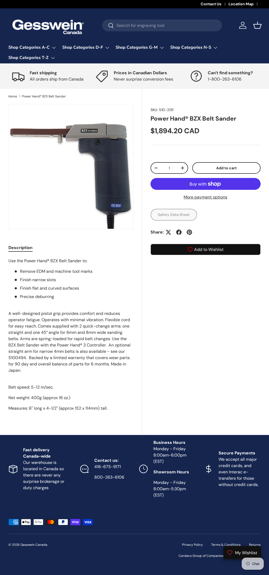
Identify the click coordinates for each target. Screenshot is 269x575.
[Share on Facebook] (179, 232)
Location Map (241, 4)
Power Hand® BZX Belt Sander (44, 96)
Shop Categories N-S (190, 47)
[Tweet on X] (168, 232)
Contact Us (211, 4)
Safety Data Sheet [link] (174, 214)
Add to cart (226, 168)
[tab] (20, 248)
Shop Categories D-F (82, 47)
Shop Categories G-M (137, 47)
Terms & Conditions (226, 545)
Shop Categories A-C (29, 47)
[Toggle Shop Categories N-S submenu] (215, 47)
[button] (257, 25)
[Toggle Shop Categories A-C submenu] (54, 47)
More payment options (205, 197)
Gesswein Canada (33, 545)
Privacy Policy (192, 545)
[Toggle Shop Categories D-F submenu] (107, 47)
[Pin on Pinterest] (189, 232)
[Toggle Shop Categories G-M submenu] (162, 47)
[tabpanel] (70, 335)
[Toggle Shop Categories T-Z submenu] (53, 58)
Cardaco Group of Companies (201, 556)
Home (12, 96)
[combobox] (162, 25)
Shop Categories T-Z (28, 58)
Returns (255, 545)
